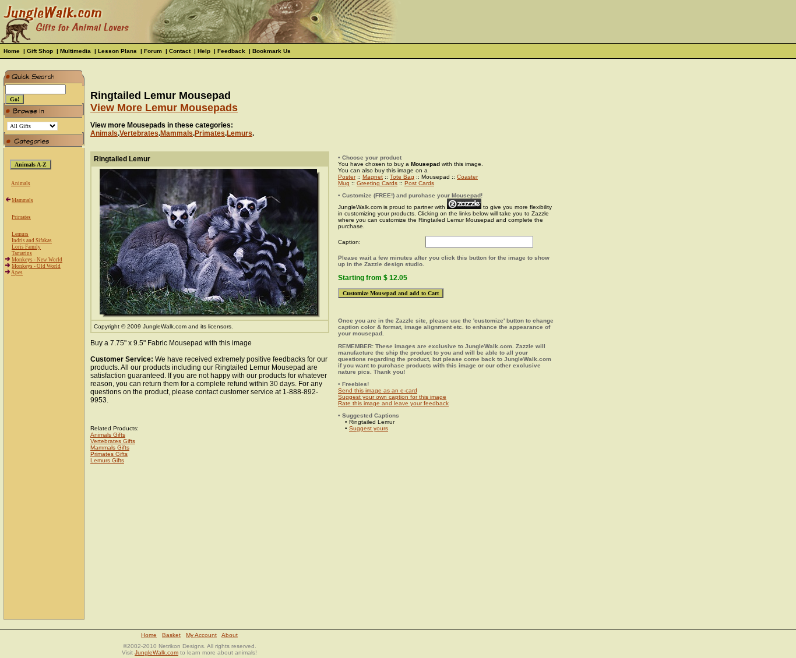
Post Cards (419, 183)
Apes (17, 272)
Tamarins (22, 253)
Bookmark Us (271, 51)
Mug (344, 183)
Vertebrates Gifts (112, 441)
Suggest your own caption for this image (392, 397)
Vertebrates (139, 133)
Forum (153, 51)
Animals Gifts (107, 434)
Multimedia (75, 51)
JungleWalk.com (156, 652)
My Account (201, 635)
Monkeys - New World (37, 260)
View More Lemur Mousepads (164, 108)
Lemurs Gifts (107, 460)
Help (204, 51)
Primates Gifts (109, 454)
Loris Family (26, 247)
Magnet (372, 177)
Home (11, 51)
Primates (21, 217)
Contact (180, 51)
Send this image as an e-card (377, 390)
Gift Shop (40, 51)
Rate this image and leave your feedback (393, 403)
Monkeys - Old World (36, 266)
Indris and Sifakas (32, 240)
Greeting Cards (377, 183)
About (229, 635)
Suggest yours (368, 428)
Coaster (467, 177)
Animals (20, 183)
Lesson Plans (117, 51)
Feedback (231, 51)
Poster (346, 177)
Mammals (22, 200)
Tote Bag (402, 177)
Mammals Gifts (109, 447)
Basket (171, 635)
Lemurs (20, 234)
